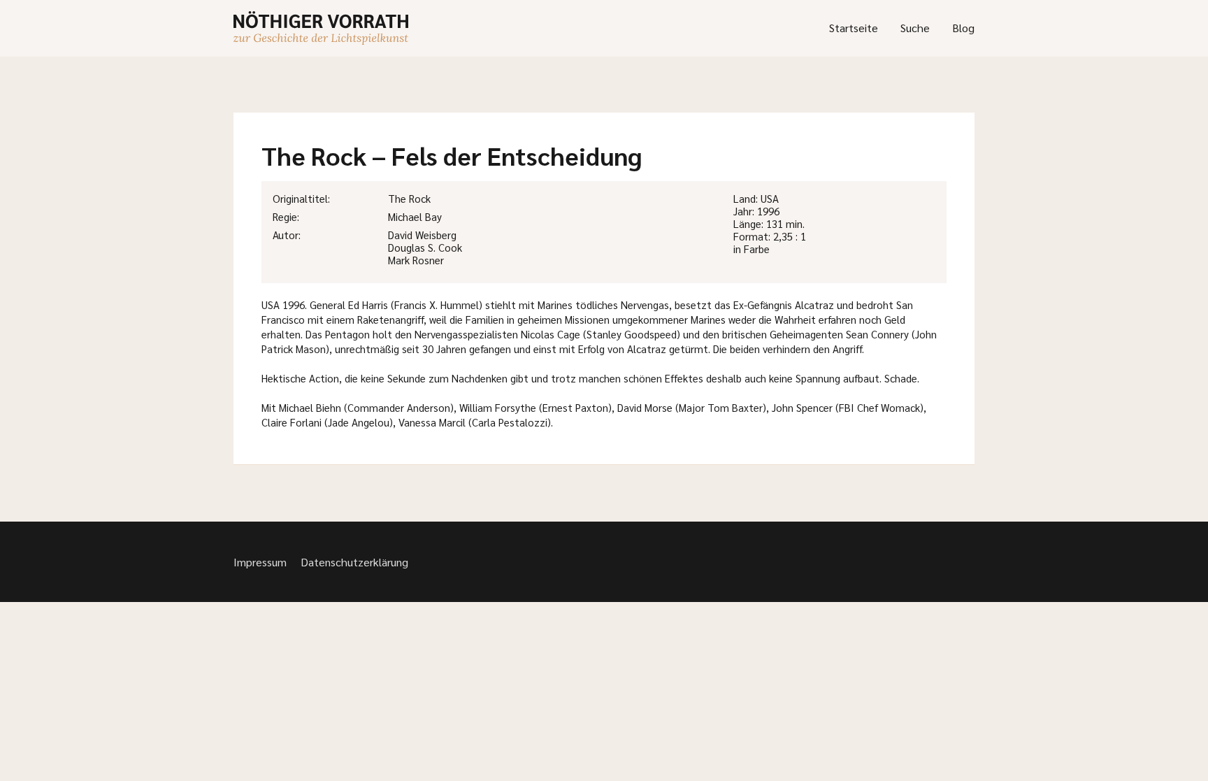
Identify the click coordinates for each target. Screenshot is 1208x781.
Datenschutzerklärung (354, 561)
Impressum (260, 561)
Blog (963, 27)
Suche (915, 27)
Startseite (853, 27)
